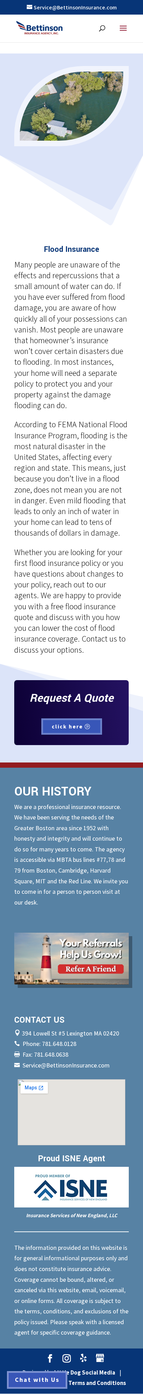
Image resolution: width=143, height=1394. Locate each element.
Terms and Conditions (97, 1383)
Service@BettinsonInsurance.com (66, 1065)
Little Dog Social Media (84, 1372)
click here (67, 726)
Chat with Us (37, 1380)
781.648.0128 (59, 1044)
